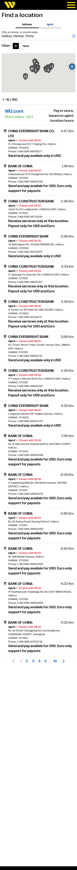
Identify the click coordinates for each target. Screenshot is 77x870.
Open (26, 46)
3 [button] (33, 661)
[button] (62, 661)
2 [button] (27, 661)
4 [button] (39, 661)
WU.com (14, 111)
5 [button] (46, 661)
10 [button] (55, 661)
